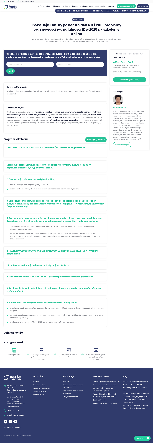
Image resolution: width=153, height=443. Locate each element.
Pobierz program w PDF (96, 140)
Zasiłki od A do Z (98, 400)
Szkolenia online (63, 11)
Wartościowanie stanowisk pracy (105, 385)
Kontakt (111, 6)
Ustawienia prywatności (12, 427)
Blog (48, 6)
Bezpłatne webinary (138, 11)
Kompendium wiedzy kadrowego (105, 403)
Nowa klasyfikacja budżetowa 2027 (106, 382)
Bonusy (125, 11)
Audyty (116, 11)
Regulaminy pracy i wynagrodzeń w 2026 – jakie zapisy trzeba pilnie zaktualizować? (136, 399)
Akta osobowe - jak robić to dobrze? (136, 393)
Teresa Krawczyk (119, 107)
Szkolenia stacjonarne (102, 11)
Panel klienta (143, 6)
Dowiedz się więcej (122, 145)
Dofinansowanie (86, 6)
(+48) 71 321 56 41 (11, 1)
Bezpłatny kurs (100, 6)
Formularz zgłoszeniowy (129, 80)
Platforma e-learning (70, 6)
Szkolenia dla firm (39, 391)
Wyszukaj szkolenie (125, 6)
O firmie (41, 6)
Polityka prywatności (70, 397)
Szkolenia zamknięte (81, 11)
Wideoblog (56, 6)
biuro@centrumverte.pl (27, 1)
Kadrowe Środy (38, 395)
